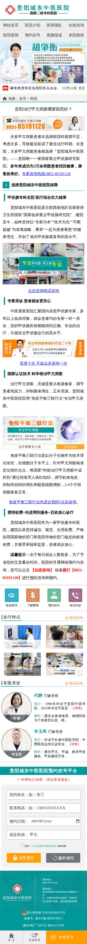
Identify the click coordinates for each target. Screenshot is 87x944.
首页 (22, 99)
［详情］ (77, 708)
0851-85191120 (50, 883)
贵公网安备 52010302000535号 (46, 912)
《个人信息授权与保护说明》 (43, 846)
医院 (33, 99)
